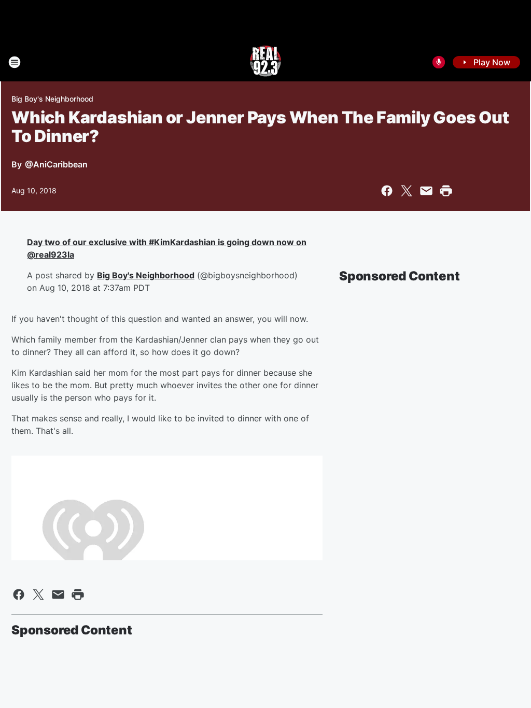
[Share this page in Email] (426, 190)
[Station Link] (265, 62)
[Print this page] (446, 190)
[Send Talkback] (438, 62)
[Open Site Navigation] (14, 62)
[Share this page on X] (406, 190)
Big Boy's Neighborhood (52, 98)
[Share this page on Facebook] (387, 190)
